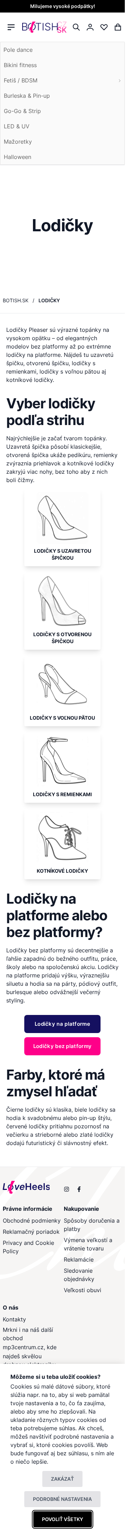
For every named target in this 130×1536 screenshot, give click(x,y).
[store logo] (44, 27)
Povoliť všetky (62, 1519)
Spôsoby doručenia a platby (92, 1224)
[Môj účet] (90, 27)
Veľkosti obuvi (82, 1290)
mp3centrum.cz (23, 1347)
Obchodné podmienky (32, 1220)
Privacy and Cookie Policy (28, 1247)
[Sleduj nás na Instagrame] (66, 1189)
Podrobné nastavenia (62, 1499)
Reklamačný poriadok (31, 1231)
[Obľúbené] (104, 27)
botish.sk (15, 300)
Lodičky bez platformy (36, 950)
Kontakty (14, 1319)
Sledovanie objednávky (79, 1274)
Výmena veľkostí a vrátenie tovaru (88, 1244)
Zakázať (62, 1479)
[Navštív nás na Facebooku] (79, 1189)
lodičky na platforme (33, 354)
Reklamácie (79, 1259)
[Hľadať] (76, 27)
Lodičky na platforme (41, 907)
